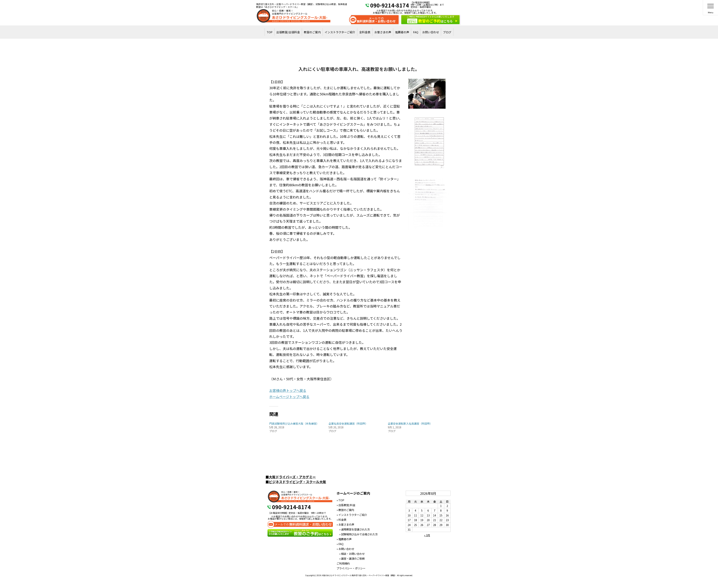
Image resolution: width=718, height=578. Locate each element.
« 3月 (427, 535)
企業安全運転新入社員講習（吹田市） (410, 423)
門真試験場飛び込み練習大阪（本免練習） (294, 423)
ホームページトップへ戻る (289, 396)
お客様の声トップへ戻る (287, 390)
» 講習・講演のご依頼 (351, 558)
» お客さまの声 (345, 524)
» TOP (340, 500)
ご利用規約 (343, 563)
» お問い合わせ (345, 548)
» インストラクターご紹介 (352, 514)
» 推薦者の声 (344, 539)
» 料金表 (341, 519)
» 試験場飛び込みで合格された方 (357, 534)
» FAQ (340, 543)
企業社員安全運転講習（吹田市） (348, 423)
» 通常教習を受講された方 (353, 529)
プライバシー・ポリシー (351, 568)
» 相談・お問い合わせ (351, 553)
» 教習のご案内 (345, 509)
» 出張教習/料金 (346, 505)
